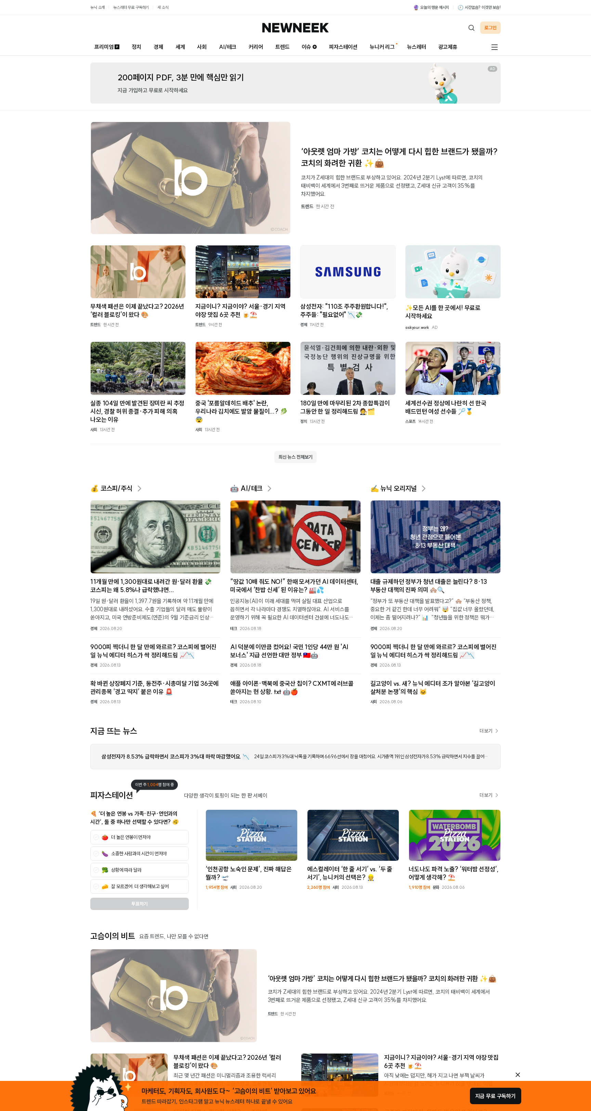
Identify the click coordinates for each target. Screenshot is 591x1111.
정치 (136, 46)
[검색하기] (471, 28)
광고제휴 (447, 46)
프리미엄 (103, 46)
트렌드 (282, 46)
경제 (158, 46)
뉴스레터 (416, 46)
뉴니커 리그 (382, 46)
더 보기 (486, 731)
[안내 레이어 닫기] (517, 1074)
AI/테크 (227, 46)
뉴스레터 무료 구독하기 (131, 7)
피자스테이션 (343, 46)
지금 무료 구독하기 (495, 1096)
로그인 (490, 28)
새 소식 (162, 7)
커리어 (256, 46)
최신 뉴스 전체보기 (295, 457)
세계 (180, 46)
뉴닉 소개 (97, 7)
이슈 (306, 46)
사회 (202, 46)
